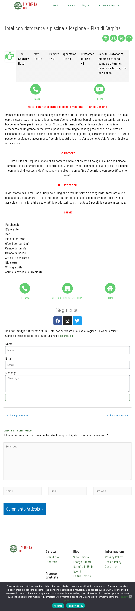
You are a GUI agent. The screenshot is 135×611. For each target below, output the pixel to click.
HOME (110, 298)
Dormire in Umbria (84, 566)
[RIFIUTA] (130, 597)
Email (8, 358)
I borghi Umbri (82, 562)
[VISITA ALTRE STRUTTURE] (67, 288)
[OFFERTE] (99, 89)
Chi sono (70, 5)
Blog (84, 5)
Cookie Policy (113, 562)
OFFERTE (99, 99)
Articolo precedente (16, 415)
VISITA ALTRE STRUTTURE (67, 298)
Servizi (56, 5)
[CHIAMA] (35, 89)
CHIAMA (35, 99)
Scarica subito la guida (108, 5)
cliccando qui (66, 335)
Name (8, 344)
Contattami (112, 566)
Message (11, 373)
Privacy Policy (114, 557)
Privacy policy (75, 605)
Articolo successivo (119, 415)
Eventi (77, 571)
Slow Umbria (81, 557)
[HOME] (110, 288)
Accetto (58, 605)
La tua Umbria (82, 576)
